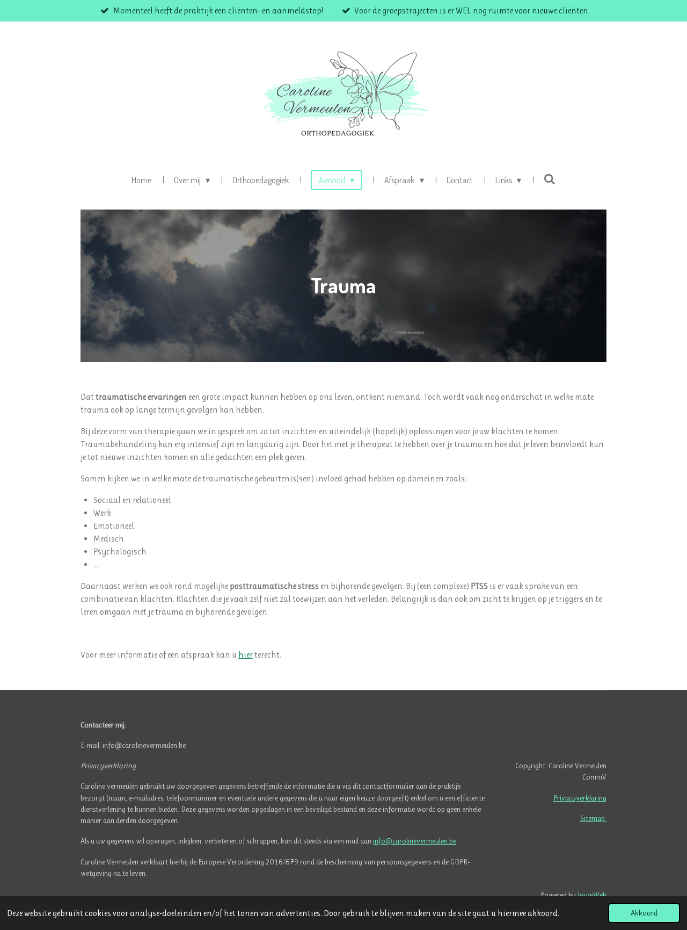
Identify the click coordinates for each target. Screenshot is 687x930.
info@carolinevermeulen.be (414, 841)
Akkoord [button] (644, 913)
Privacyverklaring (579, 798)
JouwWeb (592, 895)
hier (245, 655)
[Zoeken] (549, 179)
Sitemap (593, 818)
